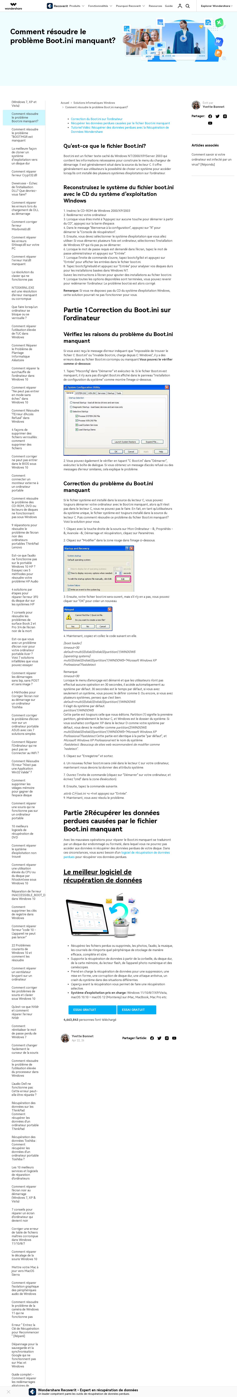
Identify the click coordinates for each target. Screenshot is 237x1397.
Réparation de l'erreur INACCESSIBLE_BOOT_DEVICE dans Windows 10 (33, 895)
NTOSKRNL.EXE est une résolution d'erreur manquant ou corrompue (24, 293)
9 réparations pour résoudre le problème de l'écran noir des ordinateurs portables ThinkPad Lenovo (25, 536)
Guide (169, 6)
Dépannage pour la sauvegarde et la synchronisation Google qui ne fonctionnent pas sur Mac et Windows (25, 1355)
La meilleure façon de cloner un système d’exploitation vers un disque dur (24, 156)
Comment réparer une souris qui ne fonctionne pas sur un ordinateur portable (25, 811)
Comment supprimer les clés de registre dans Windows (24, 912)
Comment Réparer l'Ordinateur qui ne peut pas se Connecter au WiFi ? (25, 747)
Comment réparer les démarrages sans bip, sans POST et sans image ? (25, 678)
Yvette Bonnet (83, 1036)
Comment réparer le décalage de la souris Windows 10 (24, 1255)
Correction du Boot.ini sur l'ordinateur (97, 119)
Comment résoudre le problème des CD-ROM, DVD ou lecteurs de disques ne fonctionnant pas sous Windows (25, 508)
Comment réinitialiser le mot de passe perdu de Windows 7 (24, 1031)
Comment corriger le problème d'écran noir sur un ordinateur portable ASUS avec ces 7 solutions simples (25, 725)
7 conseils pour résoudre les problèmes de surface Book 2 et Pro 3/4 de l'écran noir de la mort (24, 622)
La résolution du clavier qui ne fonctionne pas (23, 275)
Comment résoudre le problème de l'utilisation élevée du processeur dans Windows (25, 1068)
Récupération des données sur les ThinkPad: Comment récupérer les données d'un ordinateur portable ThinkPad (25, 1116)
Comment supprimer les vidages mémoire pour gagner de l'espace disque (23, 788)
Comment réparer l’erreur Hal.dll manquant (24, 260)
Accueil (65, 102)
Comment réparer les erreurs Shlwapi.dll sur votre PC (25, 243)
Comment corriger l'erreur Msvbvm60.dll (24, 225)
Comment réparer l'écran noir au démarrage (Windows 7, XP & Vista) (24, 1194)
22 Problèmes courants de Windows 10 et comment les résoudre (22, 953)
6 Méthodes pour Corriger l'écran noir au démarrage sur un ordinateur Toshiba (25, 700)
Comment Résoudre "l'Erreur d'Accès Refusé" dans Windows (25, 416)
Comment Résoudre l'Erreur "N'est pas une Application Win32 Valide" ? (25, 766)
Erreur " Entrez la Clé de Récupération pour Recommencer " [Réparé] (25, 1330)
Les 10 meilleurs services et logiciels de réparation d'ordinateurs (25, 1173)
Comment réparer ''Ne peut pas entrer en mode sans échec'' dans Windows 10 (25, 395)
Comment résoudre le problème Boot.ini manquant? (25, 117)
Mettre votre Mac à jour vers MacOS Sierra (25, 1270)
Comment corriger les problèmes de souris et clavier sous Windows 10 (24, 993)
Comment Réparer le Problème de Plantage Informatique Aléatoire (24, 353)
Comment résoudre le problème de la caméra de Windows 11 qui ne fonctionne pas (25, 1309)
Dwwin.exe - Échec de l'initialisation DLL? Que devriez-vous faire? (24, 189)
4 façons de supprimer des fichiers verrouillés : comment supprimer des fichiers (25, 439)
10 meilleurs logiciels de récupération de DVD (22, 832)
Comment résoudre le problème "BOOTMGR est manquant (25, 135)
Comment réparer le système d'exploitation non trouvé (24, 851)
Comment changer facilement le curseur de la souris (25, 1049)
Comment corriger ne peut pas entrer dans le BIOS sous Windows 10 (25, 462)
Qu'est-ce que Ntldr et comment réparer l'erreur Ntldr (25, 1012)
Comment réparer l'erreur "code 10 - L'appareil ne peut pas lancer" (24, 931)
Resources (155, 6)
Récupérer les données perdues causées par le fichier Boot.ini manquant (120, 123)
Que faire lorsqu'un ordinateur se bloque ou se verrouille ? (25, 312)
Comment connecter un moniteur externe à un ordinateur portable (25, 483)
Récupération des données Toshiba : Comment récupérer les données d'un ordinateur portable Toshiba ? (25, 1148)
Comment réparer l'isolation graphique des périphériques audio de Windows (25, 1288)
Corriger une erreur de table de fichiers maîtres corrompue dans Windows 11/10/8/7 (25, 1236)
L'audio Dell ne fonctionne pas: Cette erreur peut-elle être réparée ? (25, 1089)
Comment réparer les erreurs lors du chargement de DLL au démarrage (25, 208)
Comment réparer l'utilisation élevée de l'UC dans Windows (24, 331)
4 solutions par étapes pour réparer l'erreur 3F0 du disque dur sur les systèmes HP (25, 597)
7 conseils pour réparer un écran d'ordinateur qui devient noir (23, 1215)
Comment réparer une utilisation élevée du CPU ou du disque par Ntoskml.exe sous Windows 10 (24, 874)
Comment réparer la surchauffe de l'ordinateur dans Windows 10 (25, 374)
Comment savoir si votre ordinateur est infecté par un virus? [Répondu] (211, 159)
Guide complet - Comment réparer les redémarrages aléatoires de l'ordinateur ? (24, 1382)
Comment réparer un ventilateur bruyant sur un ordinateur (24, 974)
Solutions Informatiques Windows (94, 102)
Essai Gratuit (92, 1010)
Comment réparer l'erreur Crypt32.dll (24, 173)
